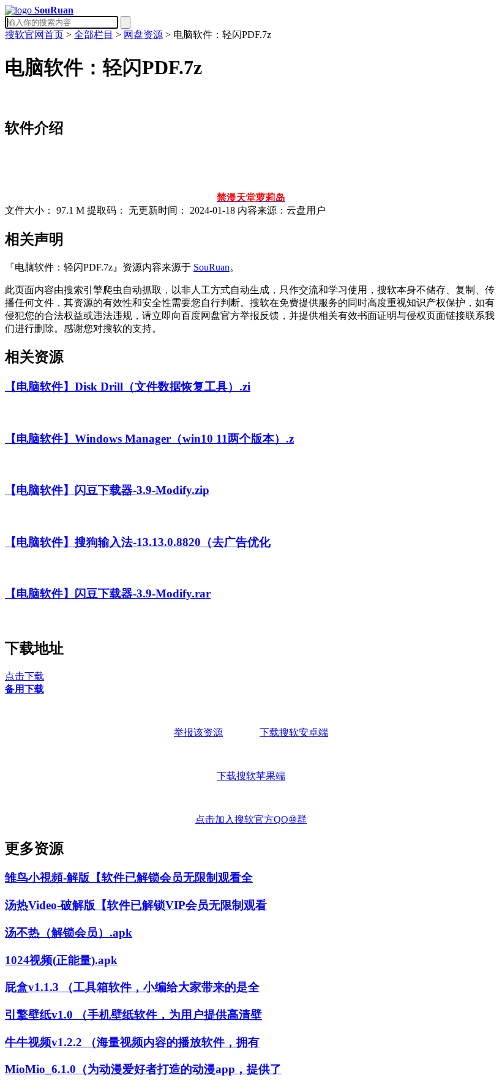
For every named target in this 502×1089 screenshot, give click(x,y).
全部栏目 (93, 34)
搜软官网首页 (34, 34)
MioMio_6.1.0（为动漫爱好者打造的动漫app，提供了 (143, 1069)
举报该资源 (198, 732)
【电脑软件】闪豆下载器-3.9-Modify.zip (107, 490)
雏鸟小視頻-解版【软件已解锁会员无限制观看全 (129, 877)
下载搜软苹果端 (251, 776)
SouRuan (211, 267)
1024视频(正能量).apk (61, 960)
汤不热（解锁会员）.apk (68, 932)
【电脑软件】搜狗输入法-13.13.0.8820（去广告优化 (138, 542)
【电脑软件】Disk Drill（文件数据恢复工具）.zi (127, 386)
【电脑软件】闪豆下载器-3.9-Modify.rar (108, 593)
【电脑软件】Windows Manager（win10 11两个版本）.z (149, 438)
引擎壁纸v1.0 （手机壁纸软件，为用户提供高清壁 (133, 1014)
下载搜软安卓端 (294, 732)
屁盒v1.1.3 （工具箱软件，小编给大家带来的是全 (132, 987)
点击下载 (24, 676)
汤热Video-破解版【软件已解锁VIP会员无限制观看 (136, 905)
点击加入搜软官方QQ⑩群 (251, 819)
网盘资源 (143, 34)
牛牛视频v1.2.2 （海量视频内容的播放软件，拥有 (132, 1042)
